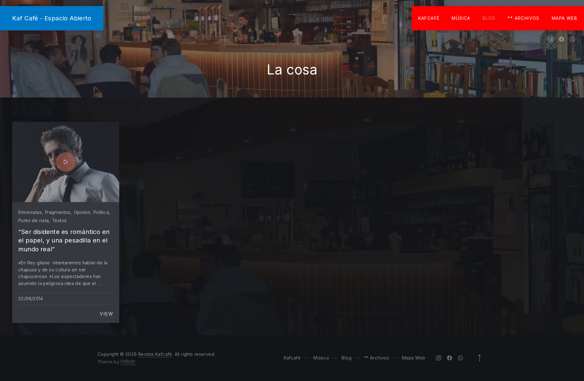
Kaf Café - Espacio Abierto (51, 18)
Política (101, 212)
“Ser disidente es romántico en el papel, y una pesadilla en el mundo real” (63, 240)
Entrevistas (30, 212)
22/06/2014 (30, 298)
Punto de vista (33, 220)
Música (461, 18)
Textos (59, 220)
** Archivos (523, 18)
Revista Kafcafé (155, 354)
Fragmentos (58, 212)
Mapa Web (564, 18)
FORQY (128, 362)
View (106, 314)
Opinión (82, 212)
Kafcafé (429, 18)
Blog (489, 18)
